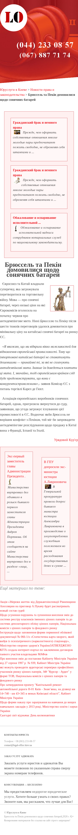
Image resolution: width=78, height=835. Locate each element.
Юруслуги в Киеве (13, 89)
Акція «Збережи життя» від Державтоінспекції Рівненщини (38, 601)
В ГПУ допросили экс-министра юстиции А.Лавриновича (55, 472)
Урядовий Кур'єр (66, 440)
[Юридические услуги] (13, 31)
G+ (72, 816)
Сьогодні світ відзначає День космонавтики (27, 715)
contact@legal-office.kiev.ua (18, 745)
